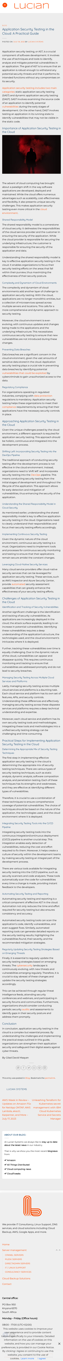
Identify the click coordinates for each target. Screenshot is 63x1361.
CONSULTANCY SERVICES (18, 1272)
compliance (9, 407)
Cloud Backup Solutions (16, 1278)
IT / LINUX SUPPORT (15, 1267)
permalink (50, 1078)
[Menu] (4, 5)
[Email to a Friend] (34, 1067)
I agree (42, 1358)
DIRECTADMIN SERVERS (17, 1263)
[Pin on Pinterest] (39, 1067)
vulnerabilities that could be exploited (24, 373)
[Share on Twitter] (28, 1067)
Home (6, 1244)
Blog (4, 25)
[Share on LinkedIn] (44, 1067)
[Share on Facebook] (23, 1067)
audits (25, 1009)
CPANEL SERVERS (14, 1255)
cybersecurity (25, 965)
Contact (7, 1283)
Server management (14, 1250)
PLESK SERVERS (13, 1259)
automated (18, 584)
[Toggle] (59, 1250)
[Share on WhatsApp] (18, 1067)
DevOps (35, 474)
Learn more (27, 1358)
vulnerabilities (10, 106)
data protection (43, 395)
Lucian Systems (36, 42)
